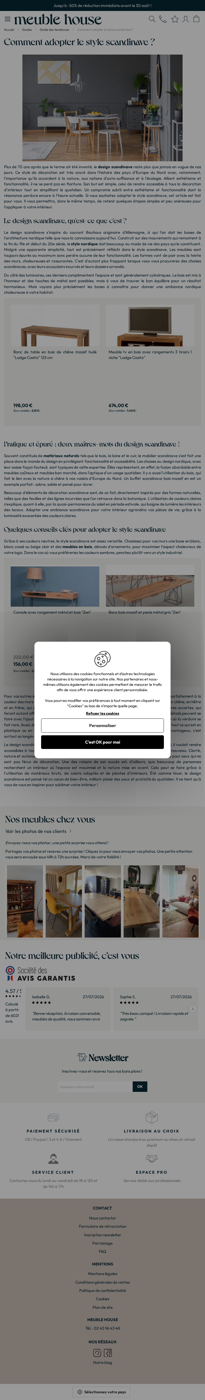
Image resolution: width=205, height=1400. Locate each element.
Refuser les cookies (102, 713)
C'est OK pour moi (102, 742)
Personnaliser (102, 725)
